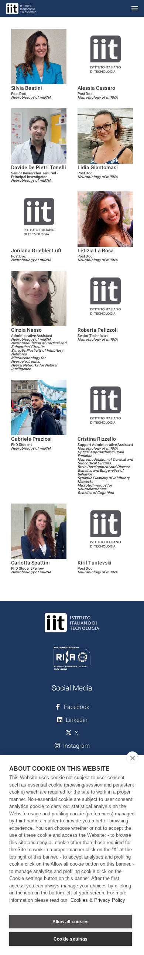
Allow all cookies (70, 921)
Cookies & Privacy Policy (98, 900)
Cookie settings (71, 939)
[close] (132, 757)
